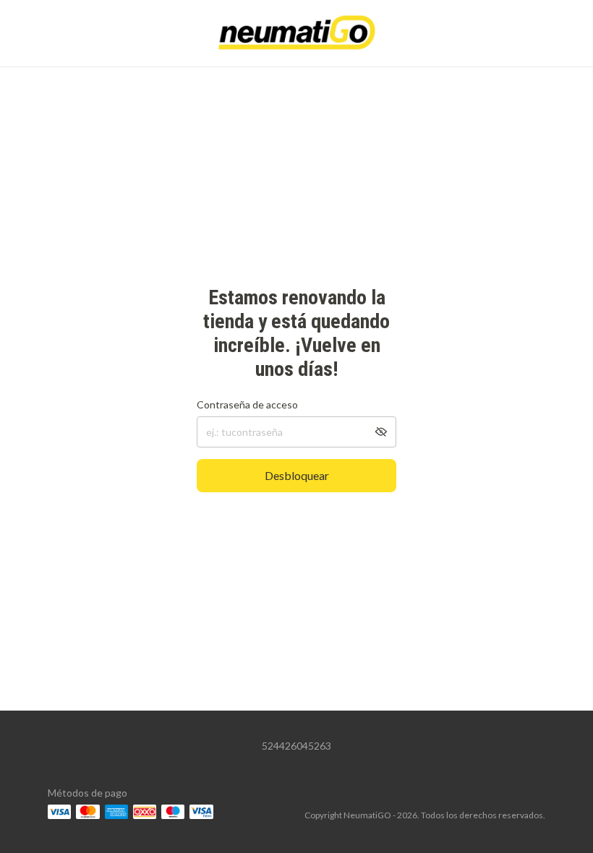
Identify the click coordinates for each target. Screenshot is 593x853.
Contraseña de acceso (247, 404)
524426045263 (296, 746)
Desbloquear (297, 475)
